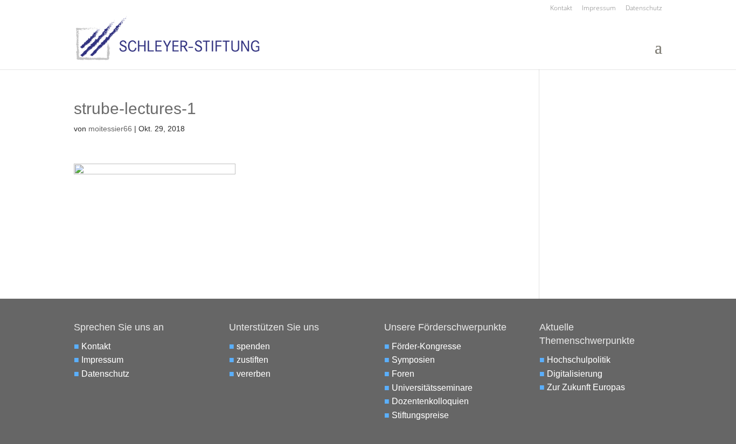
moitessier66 (110, 128)
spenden (253, 346)
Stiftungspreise (420, 415)
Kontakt (561, 8)
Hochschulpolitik (578, 359)
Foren (403, 373)
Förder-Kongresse (426, 346)
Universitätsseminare (432, 387)
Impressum (599, 8)
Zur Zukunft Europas (586, 387)
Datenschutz (644, 8)
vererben (253, 373)
